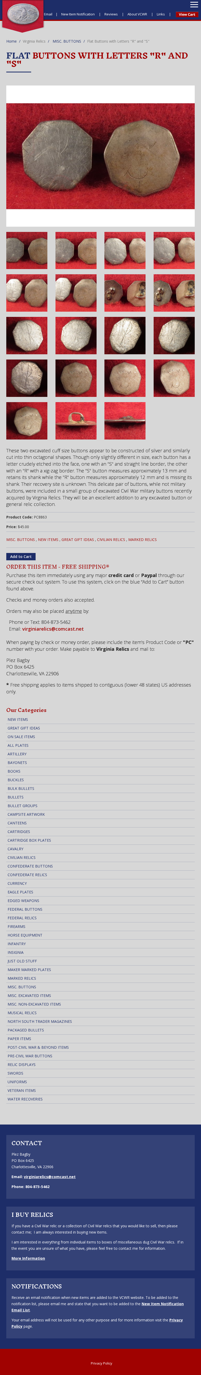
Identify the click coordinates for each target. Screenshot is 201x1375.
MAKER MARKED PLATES (29, 969)
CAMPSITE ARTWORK (26, 814)
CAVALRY (15, 848)
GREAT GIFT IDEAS (78, 539)
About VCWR (137, 14)
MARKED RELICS (142, 539)
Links (161, 14)
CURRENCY (17, 883)
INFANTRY (17, 943)
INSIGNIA (16, 952)
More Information (28, 1258)
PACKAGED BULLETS (26, 1030)
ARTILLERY (17, 753)
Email (48, 14)
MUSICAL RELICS (22, 1012)
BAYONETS (17, 762)
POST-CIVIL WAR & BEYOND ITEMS (38, 1047)
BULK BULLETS (21, 788)
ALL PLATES (18, 745)
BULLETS (16, 797)
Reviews (111, 14)
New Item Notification (78, 14)
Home (11, 41)
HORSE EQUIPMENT (25, 935)
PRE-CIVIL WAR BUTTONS (30, 1055)
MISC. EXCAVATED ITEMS (29, 995)
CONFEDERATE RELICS (27, 874)
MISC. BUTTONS (67, 41)
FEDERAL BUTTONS (25, 909)
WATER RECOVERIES (25, 1099)
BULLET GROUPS (22, 805)
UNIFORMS (17, 1081)
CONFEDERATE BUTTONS (30, 866)
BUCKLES (16, 779)
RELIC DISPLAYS (22, 1064)
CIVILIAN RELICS (111, 539)
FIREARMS (16, 926)
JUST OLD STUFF (22, 960)
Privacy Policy (101, 1363)
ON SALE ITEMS (21, 736)
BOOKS (14, 771)
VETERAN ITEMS (22, 1090)
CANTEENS (17, 822)
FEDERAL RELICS (22, 917)
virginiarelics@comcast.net (53, 629)
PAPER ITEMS (19, 1038)
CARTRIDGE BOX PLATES (29, 840)
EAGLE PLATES (20, 891)
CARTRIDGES (19, 831)
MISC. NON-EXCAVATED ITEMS (34, 1004)
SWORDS (15, 1073)
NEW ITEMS (48, 539)
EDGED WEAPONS (23, 900)
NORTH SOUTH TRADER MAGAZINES (40, 1021)
